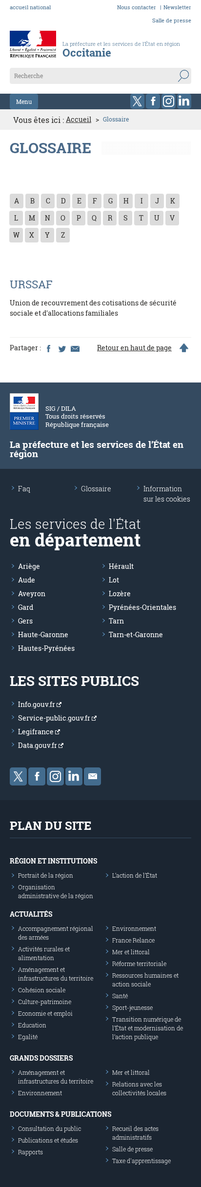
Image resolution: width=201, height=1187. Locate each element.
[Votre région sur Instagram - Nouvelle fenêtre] (168, 101)
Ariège (29, 566)
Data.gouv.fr (38, 745)
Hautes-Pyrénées (46, 648)
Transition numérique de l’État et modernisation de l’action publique (147, 1028)
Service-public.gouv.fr (55, 718)
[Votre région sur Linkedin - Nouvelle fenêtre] (184, 101)
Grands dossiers (41, 1058)
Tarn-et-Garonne (136, 634)
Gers (25, 620)
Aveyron (31, 593)
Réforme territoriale (139, 963)
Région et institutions (53, 860)
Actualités (31, 914)
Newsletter (177, 7)
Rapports (30, 1152)
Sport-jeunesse (132, 1007)
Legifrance (36, 731)
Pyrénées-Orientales (142, 607)
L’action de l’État (134, 875)
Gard (25, 607)
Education (32, 1025)
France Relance (133, 940)
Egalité (28, 1037)
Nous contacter (136, 7)
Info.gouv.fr (37, 704)
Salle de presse (171, 20)
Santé (120, 996)
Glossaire (96, 488)
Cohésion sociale (41, 990)
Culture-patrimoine (44, 1002)
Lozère (120, 593)
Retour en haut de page (134, 347)
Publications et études (48, 1140)
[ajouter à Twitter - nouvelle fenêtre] (61, 348)
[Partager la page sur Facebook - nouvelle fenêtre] (48, 348)
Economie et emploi (45, 1013)
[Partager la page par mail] (74, 348)
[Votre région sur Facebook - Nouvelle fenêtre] (153, 101)
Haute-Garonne (43, 634)
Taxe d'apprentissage (141, 1161)
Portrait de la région (45, 875)
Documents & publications (60, 1114)
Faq (24, 488)
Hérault (121, 566)
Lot (114, 579)
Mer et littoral (131, 952)
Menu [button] (24, 101)
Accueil (78, 119)
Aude (26, 579)
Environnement (134, 928)
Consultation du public (49, 1128)
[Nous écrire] (92, 776)
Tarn (116, 620)
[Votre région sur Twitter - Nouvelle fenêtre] (137, 101)
